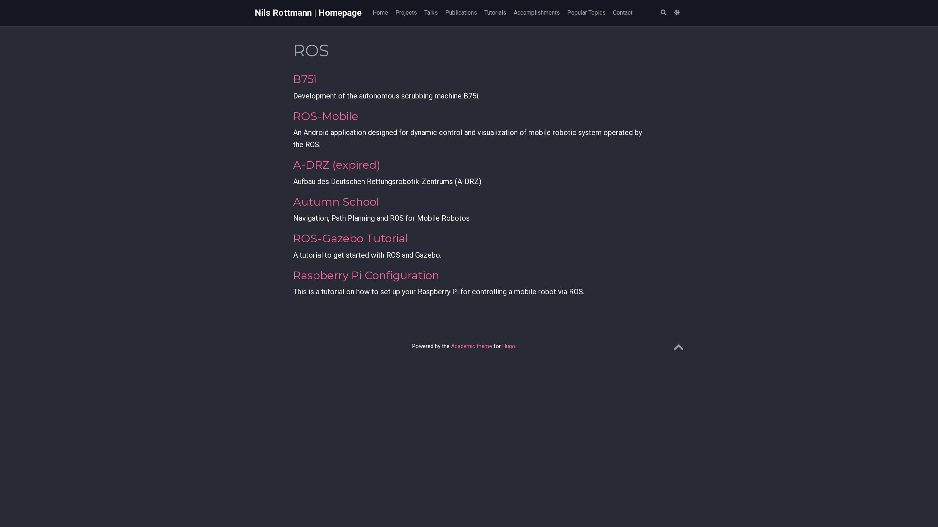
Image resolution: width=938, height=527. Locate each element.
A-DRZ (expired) (336, 165)
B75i (304, 79)
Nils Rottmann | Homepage (308, 13)
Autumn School (336, 202)
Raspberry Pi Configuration (366, 275)
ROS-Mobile (325, 116)
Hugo (508, 346)
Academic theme (471, 346)
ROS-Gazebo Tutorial (350, 238)
